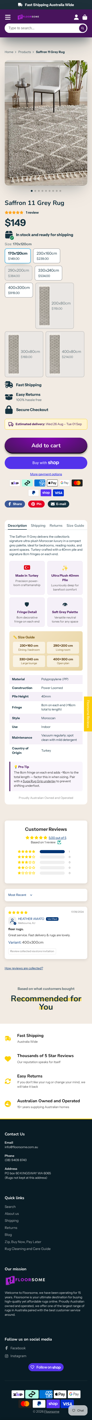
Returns (56, 525)
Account (76, 17)
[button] (27, 851)
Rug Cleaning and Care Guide (28, 1249)
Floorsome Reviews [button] (88, 714)
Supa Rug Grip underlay (39, 781)
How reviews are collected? (24, 968)
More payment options (46, 474)
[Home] (28, 17)
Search (10, 1207)
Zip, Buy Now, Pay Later (23, 1242)
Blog (8, 1234)
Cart (85, 17)
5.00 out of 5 (57, 838)
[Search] (83, 28)
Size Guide (75, 525)
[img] (17, 912)
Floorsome (51, 1411)
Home (9, 52)
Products (24, 52)
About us (12, 1213)
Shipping (38, 525)
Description (17, 525)
